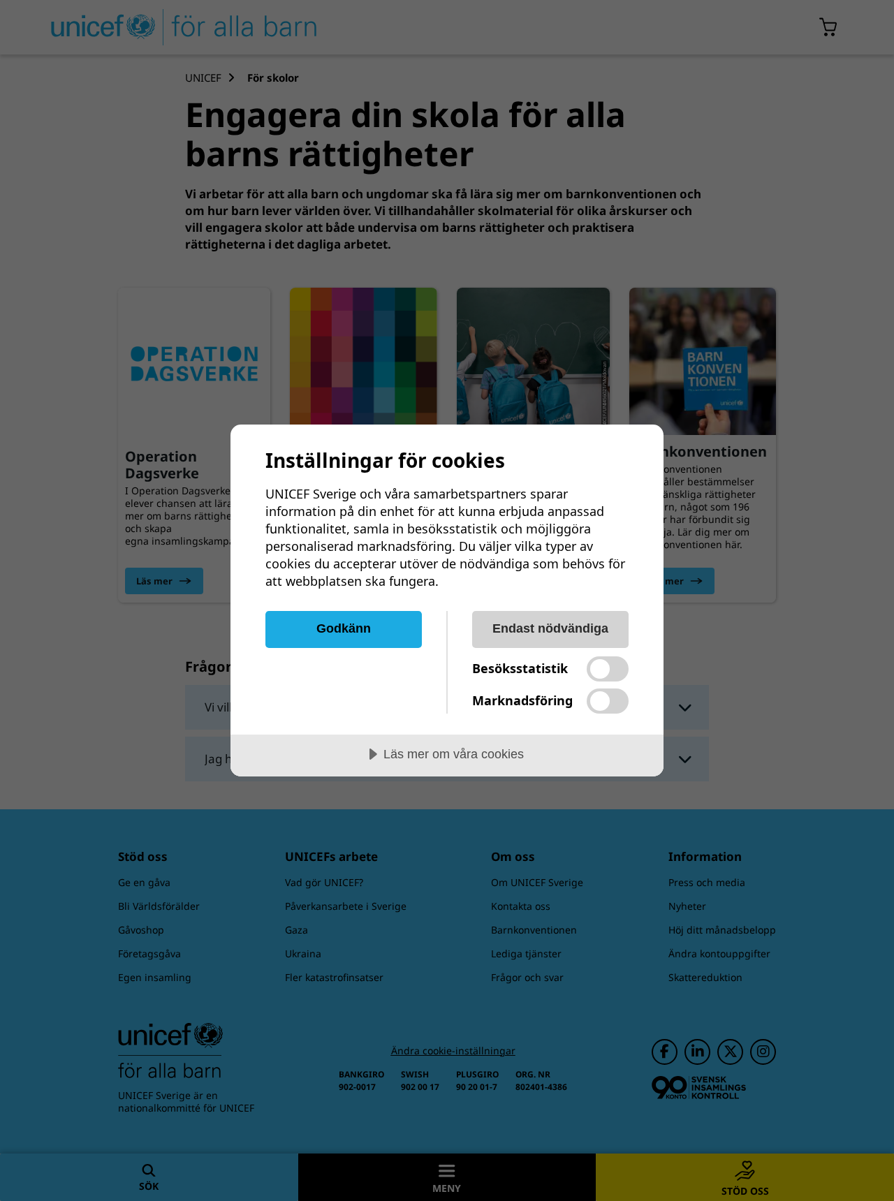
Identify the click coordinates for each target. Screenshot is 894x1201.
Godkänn (343, 628)
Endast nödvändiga (550, 628)
